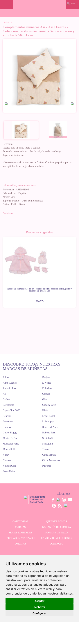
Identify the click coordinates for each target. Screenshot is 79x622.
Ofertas (20, 543)
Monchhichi (9, 449)
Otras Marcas (49, 454)
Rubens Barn (48, 432)
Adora (6, 377)
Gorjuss (46, 393)
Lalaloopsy (48, 421)
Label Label (48, 416)
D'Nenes (46, 382)
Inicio (6, 22)
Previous (3, 270)
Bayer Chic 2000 (11, 410)
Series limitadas (20, 532)
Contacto (56, 543)
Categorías (20, 521)
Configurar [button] (39, 613)
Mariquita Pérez (11, 443)
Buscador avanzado (20, 538)
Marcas (20, 527)
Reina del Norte (50, 427)
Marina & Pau (10, 438)
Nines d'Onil (9, 465)
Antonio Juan (10, 388)
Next (76, 270)
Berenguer (8, 421)
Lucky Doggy (10, 432)
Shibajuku (47, 443)
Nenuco (7, 460)
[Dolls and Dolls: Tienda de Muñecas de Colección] (39, 4)
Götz (44, 399)
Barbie (6, 399)
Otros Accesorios (51, 460)
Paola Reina (9, 471)
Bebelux (7, 416)
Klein (45, 410)
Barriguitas (8, 405)
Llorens (7, 427)
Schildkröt (47, 438)
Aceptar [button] (39, 600)
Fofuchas (47, 388)
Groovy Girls (49, 405)
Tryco (45, 449)
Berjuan (46, 377)
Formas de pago (56, 532)
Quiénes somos (56, 521)
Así (4, 393)
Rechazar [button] (39, 607)
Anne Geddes (10, 382)
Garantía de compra (56, 527)
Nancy (6, 454)
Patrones (46, 465)
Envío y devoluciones (56, 538)
